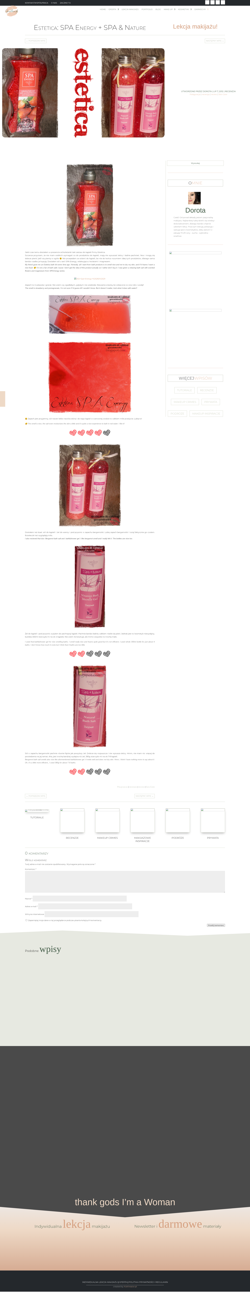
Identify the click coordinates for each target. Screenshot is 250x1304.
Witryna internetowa (34, 914)
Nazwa (28, 899)
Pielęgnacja (195, 94)
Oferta (112, 9)
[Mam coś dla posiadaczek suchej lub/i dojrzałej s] (125, 1108)
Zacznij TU (65, 3)
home (103, 9)
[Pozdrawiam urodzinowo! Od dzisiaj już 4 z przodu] (236, 1060)
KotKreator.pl (130, 1286)
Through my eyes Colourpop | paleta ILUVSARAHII (125, 1020)
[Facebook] (0, 1293)
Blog (158, 9)
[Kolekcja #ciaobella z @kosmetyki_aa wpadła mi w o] (97, 1119)
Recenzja (230, 91)
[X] (0, 1296)
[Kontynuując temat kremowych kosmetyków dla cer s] (14, 1097)
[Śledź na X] (212, 2)
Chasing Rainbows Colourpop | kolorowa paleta (125, 964)
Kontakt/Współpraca (36, 3)
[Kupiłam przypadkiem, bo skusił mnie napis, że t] (153, 1105)
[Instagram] (0, 1299)
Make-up (168, 9)
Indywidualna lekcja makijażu (99, 1282)
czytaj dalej (125, 970)
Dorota (207, 91)
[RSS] (0, 1302)
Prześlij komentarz (216, 925)
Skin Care (222, 94)
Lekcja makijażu (130, 9)
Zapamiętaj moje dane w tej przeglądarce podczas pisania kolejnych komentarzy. (65, 920)
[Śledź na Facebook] (207, 2)
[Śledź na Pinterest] (218, 2)
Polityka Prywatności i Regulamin (148, 1282)
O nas (54, 3)
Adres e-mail (31, 906)
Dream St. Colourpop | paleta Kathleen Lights (125, 992)
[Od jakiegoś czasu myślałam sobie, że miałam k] (69, 1078)
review (214, 94)
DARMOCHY (200, 9)
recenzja (205, 94)
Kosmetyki (183, 9)
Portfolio (147, 9)
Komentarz (30, 869)
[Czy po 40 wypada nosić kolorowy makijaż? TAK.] (208, 1069)
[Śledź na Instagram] (223, 2)
